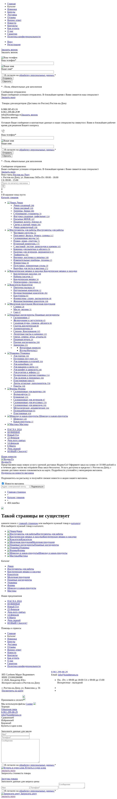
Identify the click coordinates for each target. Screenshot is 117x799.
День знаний (14, 448)
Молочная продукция (43, 542)
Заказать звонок (9, 49)
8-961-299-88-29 (9, 712)
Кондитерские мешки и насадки (59, 536)
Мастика (23, 556)
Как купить (13, 28)
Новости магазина (14, 483)
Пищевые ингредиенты (46, 545)
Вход (9, 41)
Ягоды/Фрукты (28, 350)
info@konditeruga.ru (11, 114)
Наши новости (8, 456)
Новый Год (13, 435)
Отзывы (11, 17)
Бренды (11, 12)
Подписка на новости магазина (17, 473)
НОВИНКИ (13, 432)
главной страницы (28, 523)
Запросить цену (28, 793)
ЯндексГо (6, 462)
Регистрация (13, 44)
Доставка (12, 14)
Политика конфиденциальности (24, 36)
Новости (11, 23)
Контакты (12, 25)
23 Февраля (13, 437)
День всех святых (16, 440)
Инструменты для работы (49, 534)
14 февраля (13, 443)
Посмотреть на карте (12, 690)
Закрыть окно (8, 97)
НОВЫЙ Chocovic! (17, 451)
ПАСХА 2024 (14, 429)
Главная (11, 3)
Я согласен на (30, 75)
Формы (21, 550)
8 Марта (11, 446)
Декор (19, 531)
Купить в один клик (35, 767)
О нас (10, 31)
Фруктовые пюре (30, 347)
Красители (26, 539)
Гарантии (12, 34)
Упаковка (24, 547)
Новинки (12, 9)
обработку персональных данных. (37, 75)
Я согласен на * (30, 765)
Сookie (29, 704)
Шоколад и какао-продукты (53, 553)
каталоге (75, 523)
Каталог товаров (9, 197)
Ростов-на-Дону (21, 174)
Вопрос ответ (14, 20)
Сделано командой (12, 696)
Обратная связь (9, 709)
